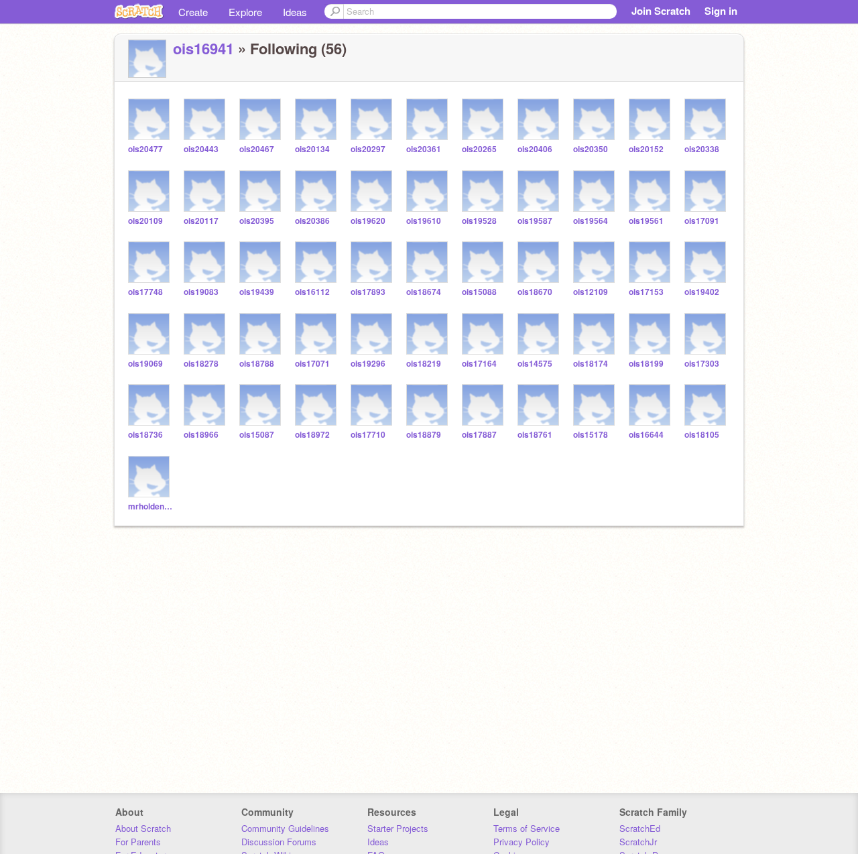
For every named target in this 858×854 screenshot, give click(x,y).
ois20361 (423, 149)
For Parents (138, 841)
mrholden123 (150, 506)
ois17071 (312, 363)
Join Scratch (660, 10)
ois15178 (590, 434)
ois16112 (312, 292)
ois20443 (201, 149)
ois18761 (534, 434)
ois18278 (201, 363)
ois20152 (646, 149)
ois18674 (423, 292)
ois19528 (479, 221)
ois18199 (646, 363)
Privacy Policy (521, 841)
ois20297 (368, 149)
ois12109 (590, 292)
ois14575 (534, 363)
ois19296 (368, 363)
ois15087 (256, 434)
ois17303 (701, 363)
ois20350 (590, 149)
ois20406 (534, 149)
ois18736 (145, 434)
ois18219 (423, 363)
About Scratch (143, 828)
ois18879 (423, 434)
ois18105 (701, 434)
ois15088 (479, 292)
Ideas (295, 12)
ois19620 (368, 221)
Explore (245, 12)
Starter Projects (397, 828)
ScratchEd (639, 828)
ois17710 (368, 434)
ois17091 (701, 221)
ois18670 (534, 292)
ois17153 (646, 292)
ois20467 (256, 149)
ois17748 (145, 292)
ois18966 (201, 434)
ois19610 (423, 221)
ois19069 (145, 363)
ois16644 (646, 434)
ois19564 (590, 221)
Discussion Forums (278, 841)
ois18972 (312, 434)
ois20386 (312, 221)
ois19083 (201, 292)
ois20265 (479, 149)
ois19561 (646, 221)
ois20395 (256, 221)
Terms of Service (526, 828)
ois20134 (312, 149)
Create (193, 12)
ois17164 (479, 363)
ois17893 (368, 292)
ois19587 (534, 221)
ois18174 (590, 363)
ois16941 (203, 48)
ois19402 (701, 292)
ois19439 (256, 292)
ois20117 (201, 221)
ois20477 (145, 149)
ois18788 (256, 363)
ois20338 (701, 149)
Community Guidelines (285, 828)
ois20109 (145, 221)
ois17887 (479, 434)
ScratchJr (638, 841)
